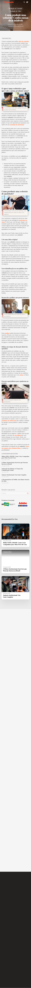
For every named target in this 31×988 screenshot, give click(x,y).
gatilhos (7, 333)
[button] (27, 2)
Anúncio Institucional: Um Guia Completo (14, 475)
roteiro (21, 375)
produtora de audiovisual (9, 420)
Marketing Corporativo (8, 525)
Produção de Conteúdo (15, 8)
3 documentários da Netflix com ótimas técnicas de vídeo (15, 480)
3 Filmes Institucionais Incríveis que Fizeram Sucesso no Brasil (15, 463)
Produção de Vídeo (15, 11)
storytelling (17, 435)
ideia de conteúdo (24, 41)
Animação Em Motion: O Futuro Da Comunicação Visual (12, 469)
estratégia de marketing (17, 124)
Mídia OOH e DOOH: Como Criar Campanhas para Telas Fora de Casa (15, 457)
